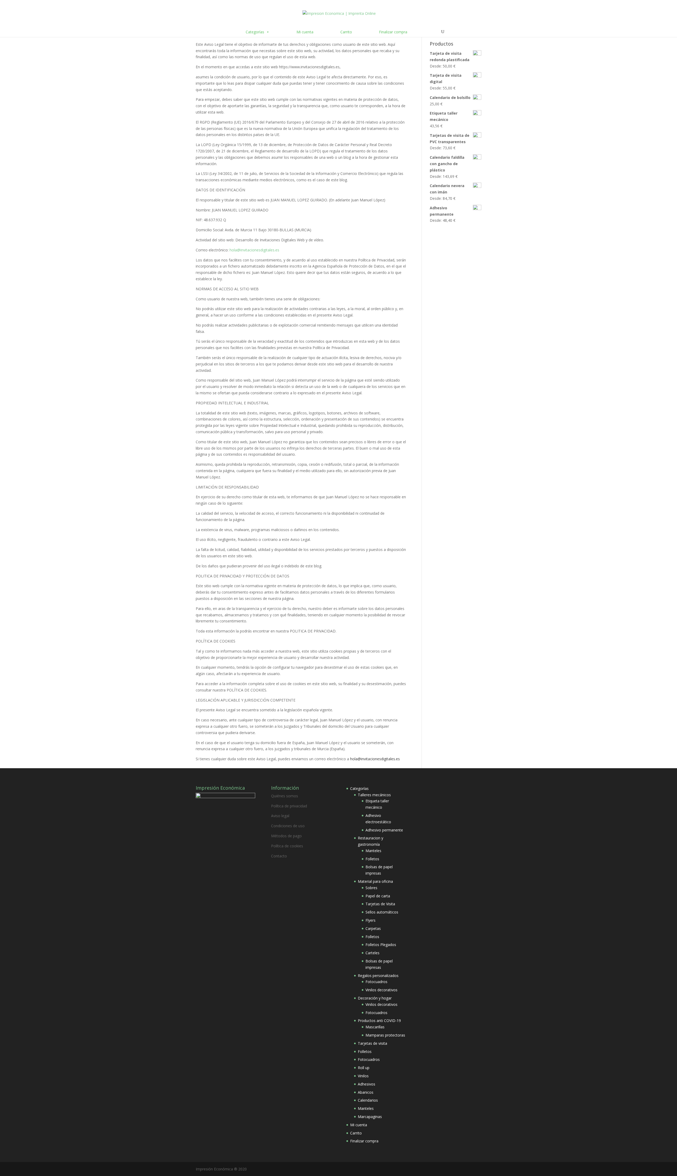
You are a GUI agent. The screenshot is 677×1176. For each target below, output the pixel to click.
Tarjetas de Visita (380, 903)
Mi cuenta (304, 31)
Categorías (255, 31)
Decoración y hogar (375, 998)
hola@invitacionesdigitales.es (254, 249)
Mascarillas (375, 1026)
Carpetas (373, 928)
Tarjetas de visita (372, 1043)
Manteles (373, 850)
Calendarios (368, 1100)
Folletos (372, 858)
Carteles (372, 952)
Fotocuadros (376, 981)
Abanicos (365, 1092)
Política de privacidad (289, 805)
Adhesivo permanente (384, 830)
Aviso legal (280, 815)
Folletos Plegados (380, 944)
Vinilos (363, 1075)
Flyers (370, 920)
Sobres (371, 887)
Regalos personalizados (378, 975)
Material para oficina (375, 881)
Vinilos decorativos (381, 989)
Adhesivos (366, 1084)
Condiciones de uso (288, 825)
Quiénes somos (284, 795)
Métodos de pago (286, 835)
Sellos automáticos (381, 912)
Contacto (279, 855)
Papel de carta (377, 895)
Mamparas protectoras (385, 1035)
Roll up (363, 1067)
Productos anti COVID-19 (379, 1020)
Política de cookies (287, 845)
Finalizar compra (393, 31)
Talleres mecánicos (374, 794)
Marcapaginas (370, 1116)
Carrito (346, 31)
